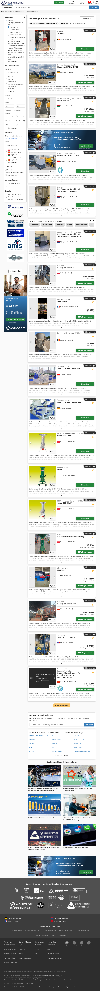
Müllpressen (15, 32)
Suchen (95, 7)
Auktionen (12, 186)
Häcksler (14, 27)
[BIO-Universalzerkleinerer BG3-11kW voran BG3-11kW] (42, 510)
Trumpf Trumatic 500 (82, 930)
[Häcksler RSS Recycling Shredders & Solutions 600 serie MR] (42, 196)
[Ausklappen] (61, 59)
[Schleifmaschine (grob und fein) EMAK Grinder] (42, 108)
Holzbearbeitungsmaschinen (17, 54)
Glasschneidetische (65, 930)
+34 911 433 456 (60, 921)
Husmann (12, 89)
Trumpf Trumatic (16, 930)
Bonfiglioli (12, 82)
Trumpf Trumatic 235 (32, 930)
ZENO (10, 79)
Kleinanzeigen (14, 183)
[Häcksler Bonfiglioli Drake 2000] (42, 611)
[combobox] (15, 145)
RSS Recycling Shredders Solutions (16, 85)
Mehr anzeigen (62, 755)
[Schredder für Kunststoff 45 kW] (42, 342)
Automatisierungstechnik (16, 58)
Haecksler (59, 225)
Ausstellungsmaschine (15, 172)
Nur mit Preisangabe (14, 110)
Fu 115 (31, 752)
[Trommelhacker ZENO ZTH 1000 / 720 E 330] (42, 376)
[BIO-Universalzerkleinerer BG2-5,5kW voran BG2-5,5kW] (42, 443)
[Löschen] (56, 23)
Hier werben (16, 271)
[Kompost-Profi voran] (42, 476)
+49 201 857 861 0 (14, 918)
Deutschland (15, 152)
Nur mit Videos (13, 197)
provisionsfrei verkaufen (15, 320)
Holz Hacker (56, 740)
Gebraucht (12, 175)
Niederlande (15, 157)
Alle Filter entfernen (78, 23)
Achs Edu (32, 740)
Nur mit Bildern (14, 194)
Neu (9, 170)
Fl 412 (31, 748)
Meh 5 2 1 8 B (79, 740)
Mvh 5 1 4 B (78, 748)
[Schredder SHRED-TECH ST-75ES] (42, 644)
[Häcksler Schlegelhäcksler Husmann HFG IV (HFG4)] (42, 74)
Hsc (53, 748)
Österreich (14, 150)
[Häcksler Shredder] (42, 40)
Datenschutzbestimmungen (47, 987)
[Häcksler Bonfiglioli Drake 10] (42, 275)
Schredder (15, 30)
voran (10, 76)
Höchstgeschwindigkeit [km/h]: (15, 121)
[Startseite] (2, 11)
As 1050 (32, 744)
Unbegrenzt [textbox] (12, 145)
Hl (52, 736)
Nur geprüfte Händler (16, 199)
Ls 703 (76, 736)
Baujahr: (8, 113)
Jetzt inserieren (86, 146)
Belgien (13, 160)
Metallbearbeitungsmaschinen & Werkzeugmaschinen (18, 45)
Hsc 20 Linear (57, 752)
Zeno (93, 225)
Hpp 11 (54, 744)
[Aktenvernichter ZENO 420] (42, 577)
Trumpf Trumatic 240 (49, 930)
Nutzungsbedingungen (65, 987)
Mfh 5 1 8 (77, 744)
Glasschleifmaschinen (41, 935)
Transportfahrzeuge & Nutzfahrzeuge (15, 49)
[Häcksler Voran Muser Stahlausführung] (42, 544)
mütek (11, 91)
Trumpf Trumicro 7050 (58, 935)
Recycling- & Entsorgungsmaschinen (15, 23)
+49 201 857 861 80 (61, 918)
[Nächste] (54, 40)
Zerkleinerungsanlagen (17, 38)
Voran (69, 225)
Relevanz (87, 18)
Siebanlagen (15, 35)
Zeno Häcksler (81, 225)
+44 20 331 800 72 (14, 921)
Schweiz (11, 138)
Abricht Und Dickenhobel (38, 736)
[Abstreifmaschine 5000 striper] (42, 308)
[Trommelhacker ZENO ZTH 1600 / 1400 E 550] (42, 409)
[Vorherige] (30, 40)
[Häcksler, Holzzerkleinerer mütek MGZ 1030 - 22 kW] (42, 163)
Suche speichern (62, 705)
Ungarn (13, 155)
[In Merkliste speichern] (93, 34)
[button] (97, 2)
